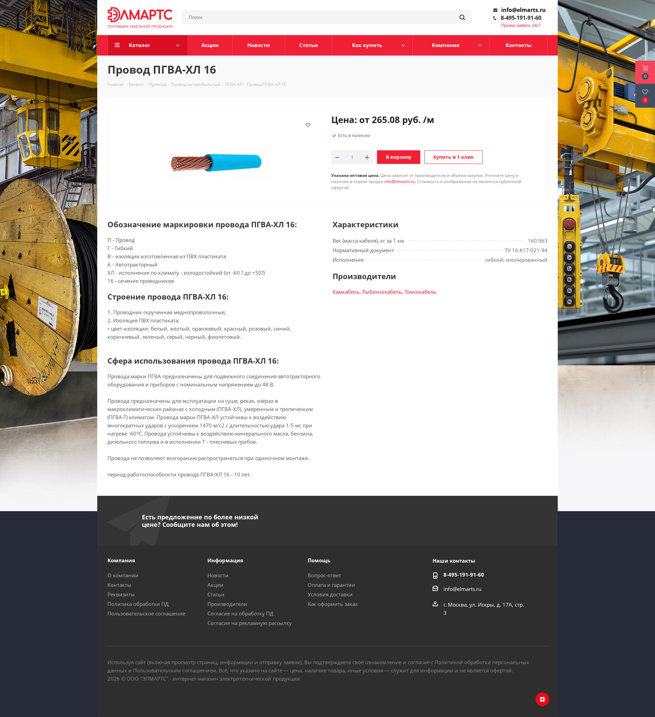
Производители (227, 603)
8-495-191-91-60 (521, 17)
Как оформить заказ (333, 603)
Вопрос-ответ (324, 575)
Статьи (215, 594)
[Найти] (462, 17)
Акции (215, 584)
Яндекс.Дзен (542, 699)
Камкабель (346, 291)
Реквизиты (121, 594)
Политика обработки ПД (138, 603)
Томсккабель (420, 291)
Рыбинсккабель (382, 291)
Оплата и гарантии (331, 584)
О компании (123, 575)
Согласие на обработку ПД (240, 613)
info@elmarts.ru (523, 10)
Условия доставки (330, 594)
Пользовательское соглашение (146, 613)
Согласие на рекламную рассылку (249, 623)
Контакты (119, 584)
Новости (218, 575)
